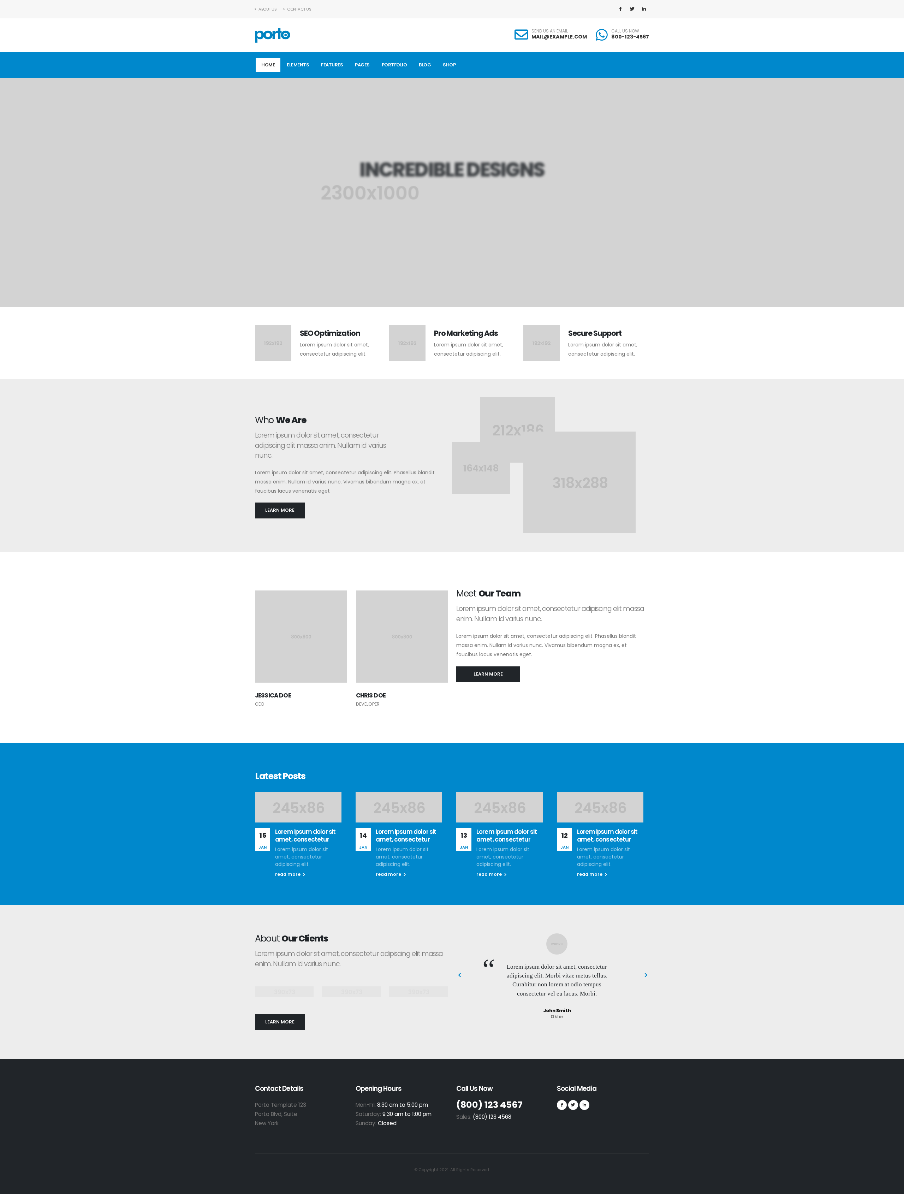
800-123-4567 (630, 36)
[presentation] (18, 192)
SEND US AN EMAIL (549, 31)
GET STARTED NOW (449, 230)
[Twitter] (632, 9)
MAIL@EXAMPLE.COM (559, 36)
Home (268, 64)
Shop (449, 64)
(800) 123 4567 (489, 1105)
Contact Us (298, 9)
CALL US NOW (625, 31)
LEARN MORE (280, 510)
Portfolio (394, 64)
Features (332, 64)
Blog (425, 64)
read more (288, 874)
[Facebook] (620, 9)
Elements (298, 64)
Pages (362, 64)
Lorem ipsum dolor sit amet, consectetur (305, 835)
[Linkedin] (644, 9)
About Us (267, 9)
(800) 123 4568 (492, 1117)
